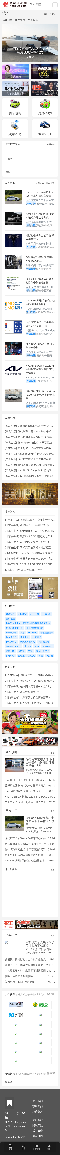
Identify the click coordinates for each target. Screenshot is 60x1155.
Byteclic (21, 1137)
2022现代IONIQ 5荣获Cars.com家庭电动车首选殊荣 (40, 394)
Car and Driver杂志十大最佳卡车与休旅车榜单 (40, 821)
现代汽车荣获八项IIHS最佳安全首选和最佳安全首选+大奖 (40, 763)
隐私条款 (37, 1125)
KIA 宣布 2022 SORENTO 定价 (23, 791)
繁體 (38, 4)
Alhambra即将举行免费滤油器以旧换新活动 (30, 860)
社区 (49, 1149)
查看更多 (51, 144)
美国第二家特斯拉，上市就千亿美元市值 (28, 959)
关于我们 (37, 1101)
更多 (52, 753)
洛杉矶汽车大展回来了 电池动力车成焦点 (40, 944)
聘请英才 (37, 1111)
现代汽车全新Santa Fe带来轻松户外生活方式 (30, 838)
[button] (6, 43)
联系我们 (51, 994)
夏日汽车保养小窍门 (32, 569)
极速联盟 (7, 20)
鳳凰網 (8, 1081)
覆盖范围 (37, 1135)
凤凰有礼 (36, 1149)
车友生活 (33, 20)
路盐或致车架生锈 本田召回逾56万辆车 (27, 849)
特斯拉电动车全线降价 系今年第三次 (39, 437)
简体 (32, 4)
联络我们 (37, 1106)
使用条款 (37, 1120)
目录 (23, 1149)
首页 (46, 13)
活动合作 (37, 1130)
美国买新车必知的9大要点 (20, 981)
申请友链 (51, 1073)
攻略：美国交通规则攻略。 (20, 976)
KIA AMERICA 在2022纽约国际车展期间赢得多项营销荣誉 (40, 369)
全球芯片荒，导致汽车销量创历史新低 (26, 965)
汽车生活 (11, 935)
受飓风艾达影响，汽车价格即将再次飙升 (28, 785)
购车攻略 (20, 20)
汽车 (54, 13)
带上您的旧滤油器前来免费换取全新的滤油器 (30, 855)
